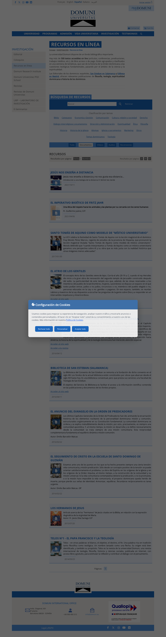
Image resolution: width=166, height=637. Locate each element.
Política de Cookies (74, 320)
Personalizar (62, 329)
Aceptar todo (80, 329)
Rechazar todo (44, 329)
